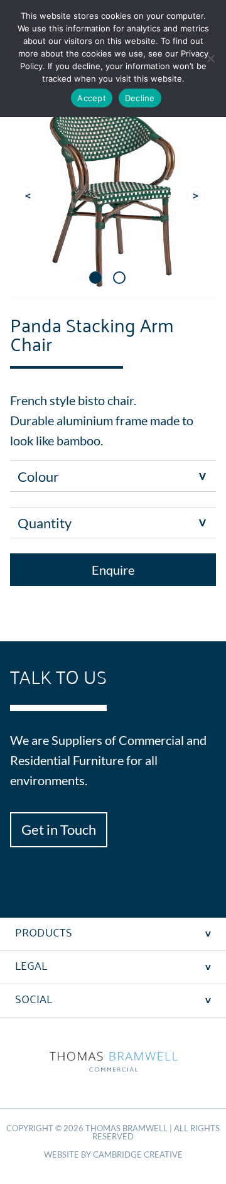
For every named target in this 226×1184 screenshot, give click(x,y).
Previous (29, 196)
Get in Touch (58, 829)
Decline (140, 98)
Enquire (113, 569)
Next (196, 196)
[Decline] (210, 58)
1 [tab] (95, 277)
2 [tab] (119, 277)
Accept (91, 98)
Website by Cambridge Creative (113, 1154)
